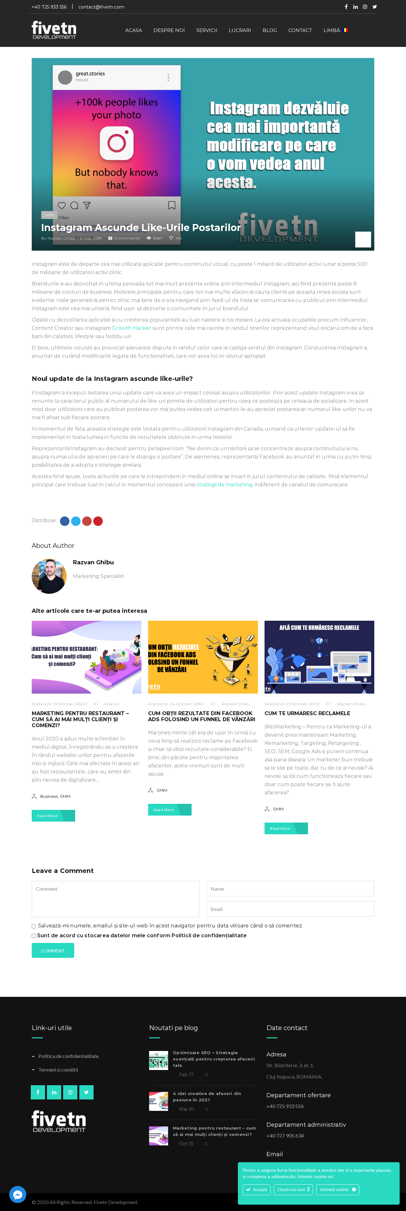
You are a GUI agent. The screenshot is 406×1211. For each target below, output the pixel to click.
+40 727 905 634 (285, 1135)
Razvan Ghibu (62, 238)
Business (49, 796)
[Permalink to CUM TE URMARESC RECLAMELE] (319, 692)
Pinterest (365, 6)
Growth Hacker (131, 328)
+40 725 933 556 (285, 1106)
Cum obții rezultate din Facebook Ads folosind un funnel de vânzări (201, 716)
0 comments (127, 238)
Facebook (346, 6)
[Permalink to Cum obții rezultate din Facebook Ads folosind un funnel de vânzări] (203, 692)
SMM (49, 215)
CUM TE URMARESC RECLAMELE (307, 713)
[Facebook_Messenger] (17, 1194)
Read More (47, 815)
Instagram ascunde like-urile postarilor (141, 228)
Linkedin (355, 6)
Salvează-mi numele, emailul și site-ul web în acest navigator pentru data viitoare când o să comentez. (170, 926)
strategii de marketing (224, 485)
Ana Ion (112, 704)
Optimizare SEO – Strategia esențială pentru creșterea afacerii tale (214, 1059)
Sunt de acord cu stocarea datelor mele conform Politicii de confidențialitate (142, 935)
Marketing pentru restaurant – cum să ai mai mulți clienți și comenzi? (80, 719)
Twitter (374, 6)
